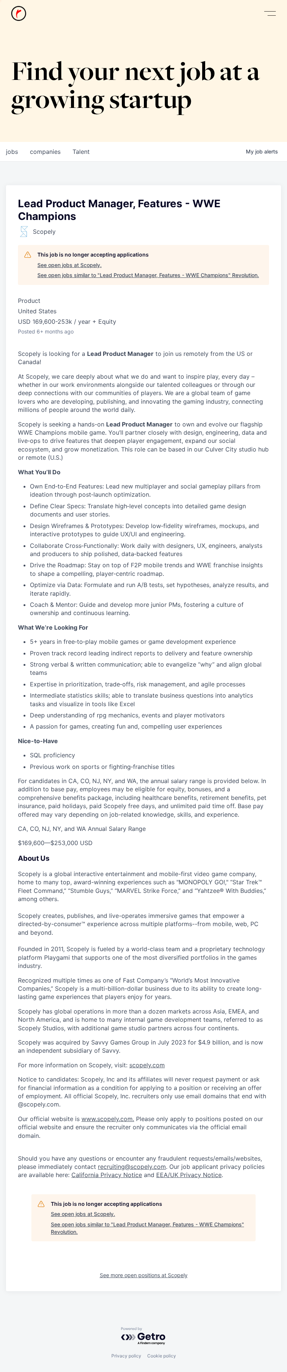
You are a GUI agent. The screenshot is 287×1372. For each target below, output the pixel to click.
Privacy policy (126, 1356)
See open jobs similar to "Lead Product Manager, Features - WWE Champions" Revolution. (148, 275)
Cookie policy (161, 1356)
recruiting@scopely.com (132, 1166)
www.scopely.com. (107, 1119)
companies (45, 151)
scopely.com (147, 1065)
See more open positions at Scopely (144, 1275)
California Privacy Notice (106, 1175)
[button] (269, 13)
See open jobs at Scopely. (69, 265)
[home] (18, 13)
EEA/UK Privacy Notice (189, 1175)
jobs (12, 151)
